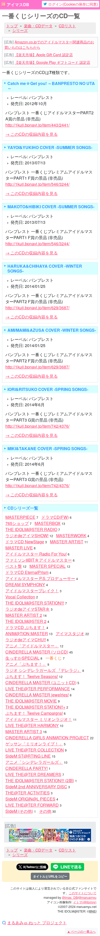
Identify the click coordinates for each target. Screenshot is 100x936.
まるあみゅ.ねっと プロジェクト (37, 923)
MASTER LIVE (19, 548)
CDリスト (67, 25)
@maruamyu (87, 897)
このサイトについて (82, 893)
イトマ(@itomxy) (84, 902)
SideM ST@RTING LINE (28, 756)
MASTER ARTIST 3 (23, 731)
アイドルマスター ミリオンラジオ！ (38, 719)
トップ (12, 25)
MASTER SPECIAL (47, 566)
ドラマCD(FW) (55, 517)
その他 (45, 811)
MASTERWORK (71, 535)
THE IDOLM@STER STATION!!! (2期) (39, 780)
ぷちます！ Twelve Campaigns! (34, 713)
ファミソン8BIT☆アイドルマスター (38, 560)
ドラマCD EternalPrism (26, 572)
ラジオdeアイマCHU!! (25, 640)
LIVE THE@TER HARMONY (32, 725)
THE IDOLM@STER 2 (25, 621)
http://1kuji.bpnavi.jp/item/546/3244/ (37, 184)
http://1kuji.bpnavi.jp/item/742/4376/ (37, 426)
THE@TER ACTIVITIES (27, 793)
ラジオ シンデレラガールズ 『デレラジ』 (43, 670)
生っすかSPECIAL (22, 658)
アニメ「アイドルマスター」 (32, 646)
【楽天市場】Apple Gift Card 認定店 (44, 54)
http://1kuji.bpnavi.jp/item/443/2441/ (37, 125)
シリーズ (20, 30)
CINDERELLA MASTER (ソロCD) (36, 652)
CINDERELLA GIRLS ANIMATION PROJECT (47, 738)
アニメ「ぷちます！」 (25, 664)
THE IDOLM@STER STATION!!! (34, 603)
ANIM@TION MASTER (26, 633)
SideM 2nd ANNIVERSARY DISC (36, 787)
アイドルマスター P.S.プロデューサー (40, 578)
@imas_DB (70, 897)
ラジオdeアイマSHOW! (26, 535)
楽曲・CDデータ (38, 25)
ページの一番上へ (81, 931)
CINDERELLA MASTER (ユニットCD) (40, 682)
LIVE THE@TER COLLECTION (34, 750)
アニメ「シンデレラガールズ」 (34, 762)
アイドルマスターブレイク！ (32, 591)
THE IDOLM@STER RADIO (31, 529)
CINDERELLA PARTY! (26, 768)
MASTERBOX (48, 523)
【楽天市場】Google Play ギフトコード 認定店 (52, 62)
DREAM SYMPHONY (25, 584)
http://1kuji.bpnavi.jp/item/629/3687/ (37, 308)
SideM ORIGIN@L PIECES (30, 799)
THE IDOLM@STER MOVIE (31, 701)
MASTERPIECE (20, 517)
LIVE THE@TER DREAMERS (33, 774)
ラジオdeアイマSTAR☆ (27, 609)
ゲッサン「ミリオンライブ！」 (34, 744)
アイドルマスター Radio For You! (36, 554)
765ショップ (17, 523)
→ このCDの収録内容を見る (31, 134)
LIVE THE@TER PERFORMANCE (37, 689)
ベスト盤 (13, 566)
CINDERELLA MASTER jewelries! (37, 695)
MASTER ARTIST (66, 542)
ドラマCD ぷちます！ (25, 627)
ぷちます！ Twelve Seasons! (31, 676)
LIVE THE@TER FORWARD (32, 805)
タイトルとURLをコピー (50, 876)
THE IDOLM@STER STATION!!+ (35, 707)
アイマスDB (18, 4)
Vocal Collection (20, 597)
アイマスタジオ (70, 633)
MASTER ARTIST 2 (23, 615)
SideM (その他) (19, 811)
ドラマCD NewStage (24, 542)
